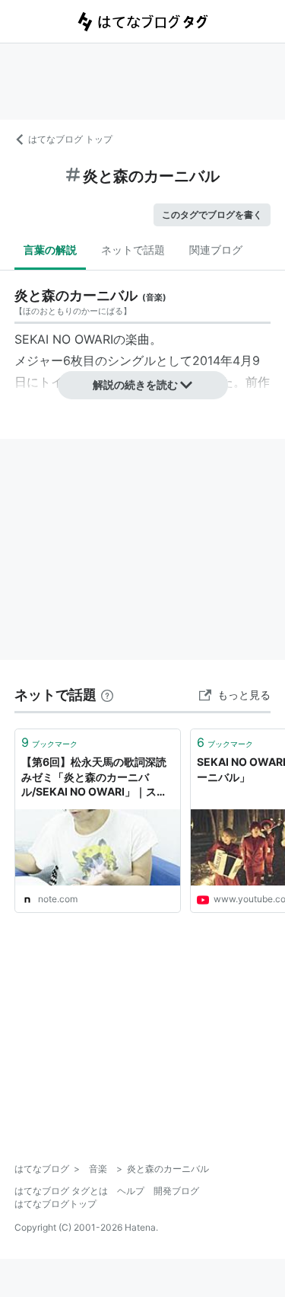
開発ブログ (176, 1190)
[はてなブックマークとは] (107, 695)
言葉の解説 (50, 249)
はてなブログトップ (55, 1203)
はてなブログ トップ (70, 139)
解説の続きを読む (135, 384)
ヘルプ (130, 1190)
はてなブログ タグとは (61, 1190)
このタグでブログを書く (212, 214)
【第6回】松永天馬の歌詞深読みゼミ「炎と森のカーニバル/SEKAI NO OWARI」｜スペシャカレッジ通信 (94, 777)
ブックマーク (49, 742)
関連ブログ (215, 249)
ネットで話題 (133, 249)
